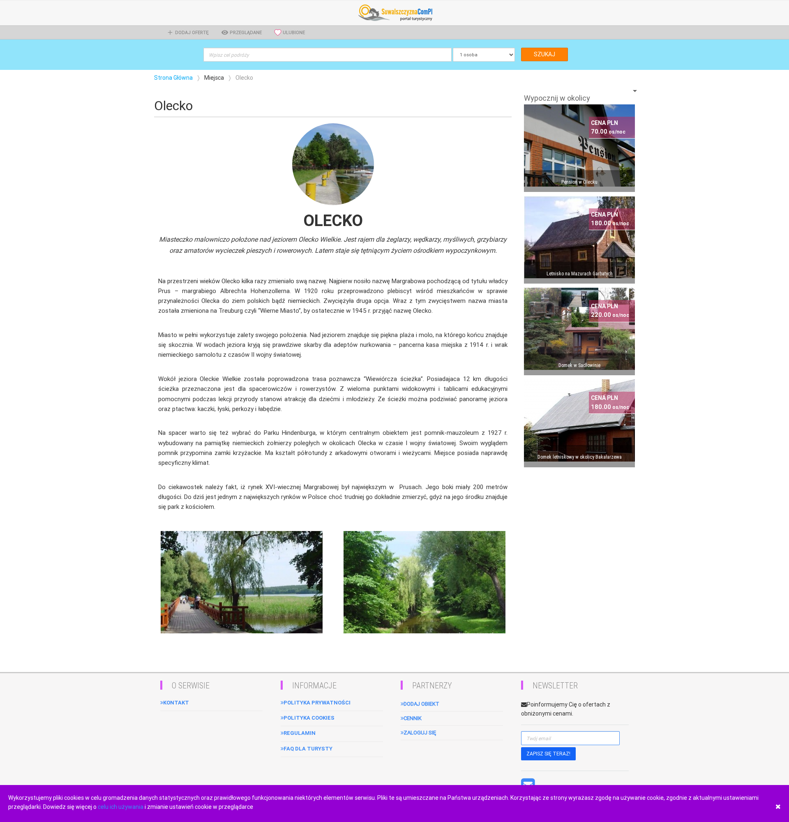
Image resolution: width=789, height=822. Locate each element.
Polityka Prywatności (317, 702)
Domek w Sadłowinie (579, 365)
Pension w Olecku (579, 182)
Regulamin (300, 733)
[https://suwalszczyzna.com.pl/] (394, 12)
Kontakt (176, 702)
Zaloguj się (420, 732)
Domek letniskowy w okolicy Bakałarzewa (580, 457)
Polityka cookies (309, 717)
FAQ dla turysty (308, 748)
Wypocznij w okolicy (557, 98)
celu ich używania (120, 806)
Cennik (413, 718)
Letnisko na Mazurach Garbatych (580, 274)
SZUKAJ (544, 54)
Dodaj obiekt (421, 703)
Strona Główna (173, 77)
